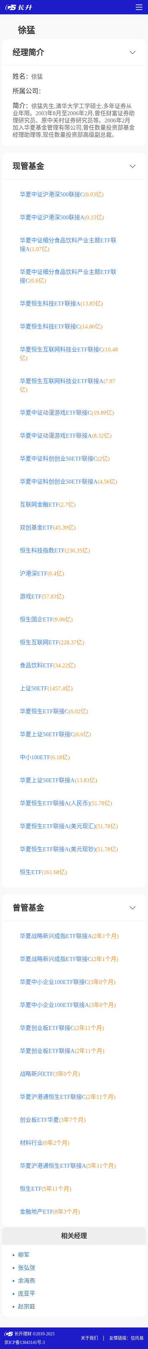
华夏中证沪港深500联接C (61, 194)
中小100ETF (45, 757)
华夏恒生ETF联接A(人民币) (66, 803)
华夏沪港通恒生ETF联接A (68, 1166)
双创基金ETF (47, 527)
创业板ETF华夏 (52, 1120)
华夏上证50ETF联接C (55, 734)
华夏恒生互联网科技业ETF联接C (69, 353)
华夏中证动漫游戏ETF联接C (67, 413)
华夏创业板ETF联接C (62, 1028)
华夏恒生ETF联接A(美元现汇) (69, 826)
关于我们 (89, 1338)
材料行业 (44, 1143)
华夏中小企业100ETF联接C (67, 982)
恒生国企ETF (46, 619)
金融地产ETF (50, 1212)
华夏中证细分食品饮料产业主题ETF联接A (68, 244)
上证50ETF (46, 688)
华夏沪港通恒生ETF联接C (67, 1097)
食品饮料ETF (47, 665)
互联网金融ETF (47, 504)
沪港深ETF (42, 573)
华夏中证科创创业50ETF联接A (68, 482)
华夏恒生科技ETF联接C (61, 326)
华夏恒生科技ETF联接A (61, 303)
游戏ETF (42, 596)
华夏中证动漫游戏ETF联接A (65, 436)
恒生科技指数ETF (55, 550)
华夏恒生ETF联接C (54, 711)
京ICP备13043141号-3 (24, 1342)
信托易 (137, 1338)
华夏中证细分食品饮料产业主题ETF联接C (68, 276)
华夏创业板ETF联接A (62, 1051)
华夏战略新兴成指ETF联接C (69, 959)
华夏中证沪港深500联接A (62, 217)
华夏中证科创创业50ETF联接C (65, 459)
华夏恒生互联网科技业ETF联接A (67, 385)
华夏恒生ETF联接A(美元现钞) (69, 849)
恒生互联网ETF (52, 642)
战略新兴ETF (50, 1074)
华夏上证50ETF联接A (58, 780)
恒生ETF (43, 872)
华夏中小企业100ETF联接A (68, 1005)
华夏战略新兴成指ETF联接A (69, 936)
